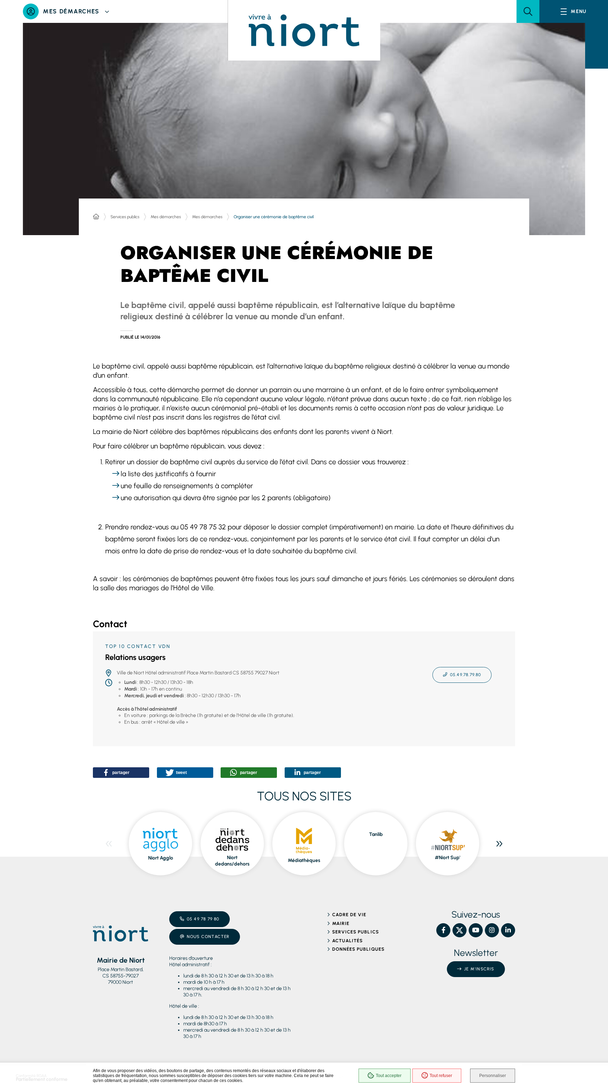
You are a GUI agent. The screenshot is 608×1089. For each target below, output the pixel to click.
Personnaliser (492, 1075)
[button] (528, 11)
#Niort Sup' (447, 858)
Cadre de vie (349, 914)
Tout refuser (441, 1075)
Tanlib (376, 834)
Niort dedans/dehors (232, 861)
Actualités (347, 940)
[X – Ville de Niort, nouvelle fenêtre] (459, 930)
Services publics (124, 216)
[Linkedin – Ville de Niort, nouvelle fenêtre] (508, 930)
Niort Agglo (160, 858)
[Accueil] (96, 217)
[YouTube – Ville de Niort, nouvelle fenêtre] (476, 930)
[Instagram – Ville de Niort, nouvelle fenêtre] (492, 930)
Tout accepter (388, 1075)
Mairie (340, 923)
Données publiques (358, 949)
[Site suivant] (499, 843)
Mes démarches (166, 216)
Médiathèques (304, 860)
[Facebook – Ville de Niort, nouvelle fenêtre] (443, 930)
